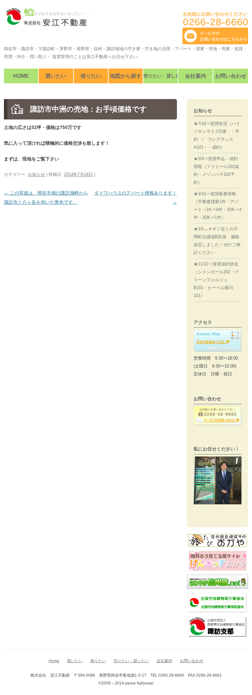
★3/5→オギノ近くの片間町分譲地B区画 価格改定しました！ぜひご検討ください (217, 240)
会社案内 (195, 76)
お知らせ (36, 174)
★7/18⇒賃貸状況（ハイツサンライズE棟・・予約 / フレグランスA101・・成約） (217, 135)
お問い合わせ (230, 76)
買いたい (55, 76)
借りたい (90, 76)
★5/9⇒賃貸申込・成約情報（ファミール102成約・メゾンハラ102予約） (216, 170)
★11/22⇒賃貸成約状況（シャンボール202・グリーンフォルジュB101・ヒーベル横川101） (216, 280)
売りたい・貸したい (160, 75)
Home (21, 76)
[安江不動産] (48, 20)
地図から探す (125, 76)
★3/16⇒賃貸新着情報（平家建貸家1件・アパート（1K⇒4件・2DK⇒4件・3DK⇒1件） (218, 205)
